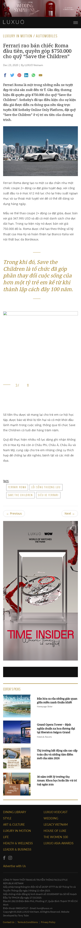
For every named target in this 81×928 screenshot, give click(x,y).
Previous (14, 513)
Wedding (51, 818)
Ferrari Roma (17, 487)
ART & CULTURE (14, 824)
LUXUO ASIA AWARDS (59, 843)
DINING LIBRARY (14, 812)
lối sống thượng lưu (46, 487)
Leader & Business (17, 849)
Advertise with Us (14, 866)
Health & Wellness (18, 843)
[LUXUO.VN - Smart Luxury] (13, 22)
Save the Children (20, 495)
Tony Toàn (23, 915)
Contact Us (9, 922)
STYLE (7, 818)
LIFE (6, 837)
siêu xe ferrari (48, 495)
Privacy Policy (48, 922)
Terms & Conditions (28, 922)
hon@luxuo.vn (45, 908)
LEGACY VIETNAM (56, 824)
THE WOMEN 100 (56, 837)
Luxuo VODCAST (56, 812)
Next (70, 513)
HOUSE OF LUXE (55, 830)
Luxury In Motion (17, 830)
